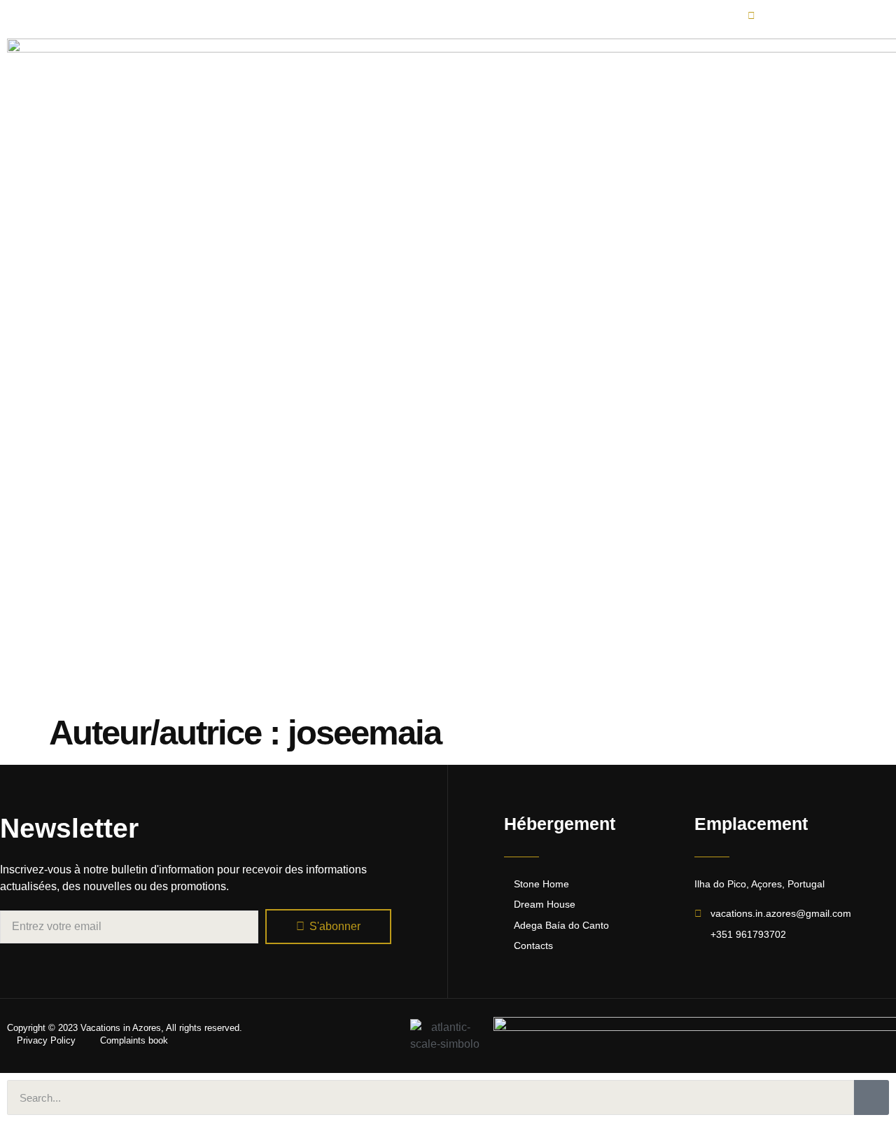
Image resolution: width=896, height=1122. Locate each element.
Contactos (683, 425)
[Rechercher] (871, 1097)
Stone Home (377, 425)
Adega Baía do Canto (580, 425)
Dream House (467, 425)
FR (740, 425)
